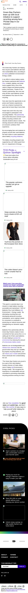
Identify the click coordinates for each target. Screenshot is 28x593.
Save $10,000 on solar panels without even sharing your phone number (15, 500)
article (6, 74)
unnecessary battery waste (12, 342)
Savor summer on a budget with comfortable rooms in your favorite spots (15, 453)
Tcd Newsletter (8, 563)
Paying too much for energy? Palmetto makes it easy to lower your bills (15, 476)
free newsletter (14, 403)
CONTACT (14, 557)
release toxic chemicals (9, 347)
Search (21, 2)
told (22, 310)
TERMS (13, 555)
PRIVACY (4, 557)
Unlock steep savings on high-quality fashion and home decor (14, 524)
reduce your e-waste (11, 353)
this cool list (10, 407)
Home (14, 5)
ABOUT (4, 555)
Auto (21, 5)
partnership (20, 115)
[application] (14, 295)
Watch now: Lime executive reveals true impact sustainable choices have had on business (13, 285)
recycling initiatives (17, 136)
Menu (25, 1)
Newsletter (6, 5)
